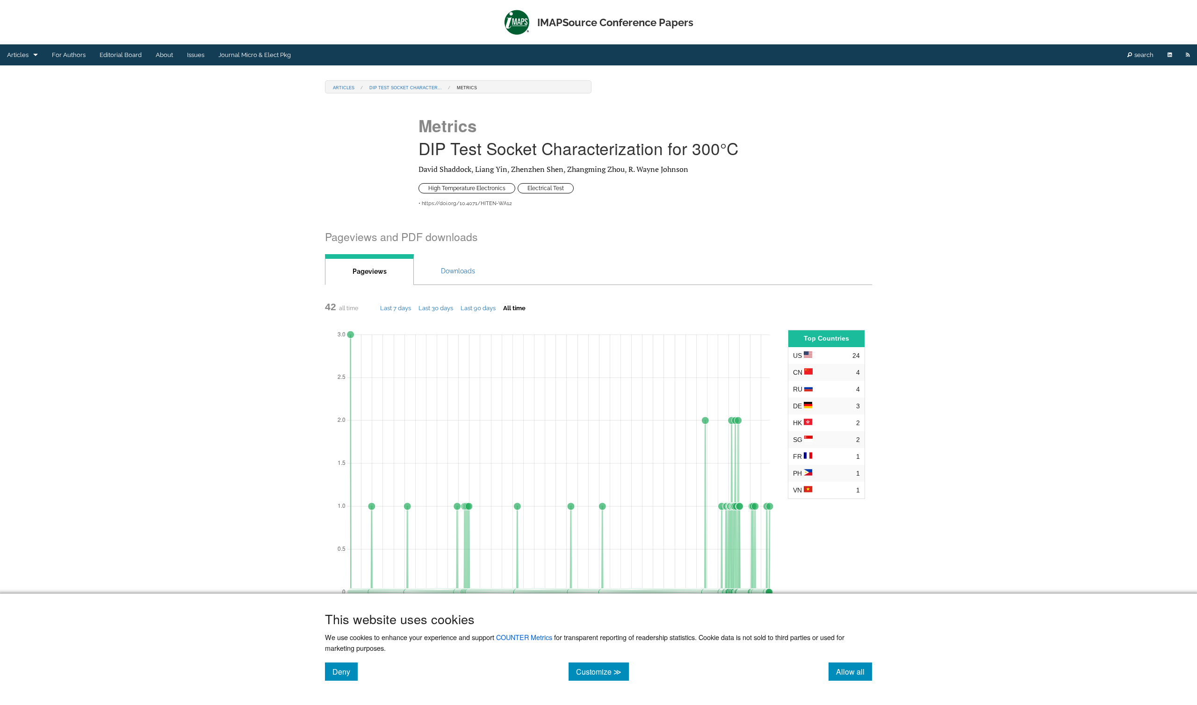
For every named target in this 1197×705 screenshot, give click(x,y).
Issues (195, 54)
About (164, 54)
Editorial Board (121, 54)
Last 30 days (435, 308)
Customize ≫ (602, 671)
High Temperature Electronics (466, 188)
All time (514, 308)
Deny (345, 671)
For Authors (69, 54)
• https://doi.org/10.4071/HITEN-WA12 (465, 203)
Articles (18, 54)
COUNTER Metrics (524, 637)
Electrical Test (545, 188)
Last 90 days (478, 308)
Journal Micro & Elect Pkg (254, 54)
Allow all (854, 671)
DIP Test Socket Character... (405, 87)
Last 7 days (395, 308)
